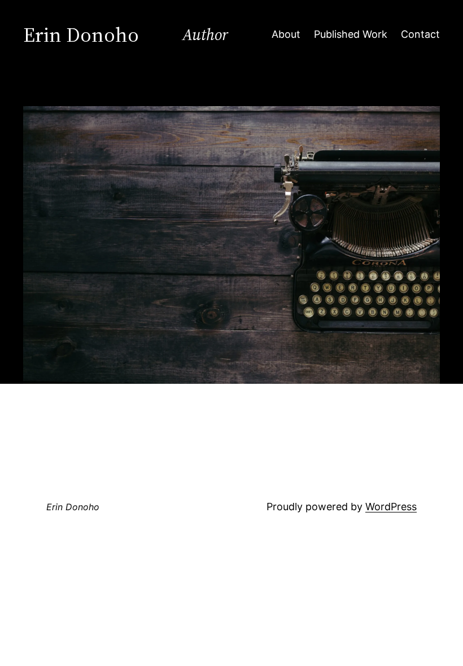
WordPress (391, 506)
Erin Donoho (72, 506)
